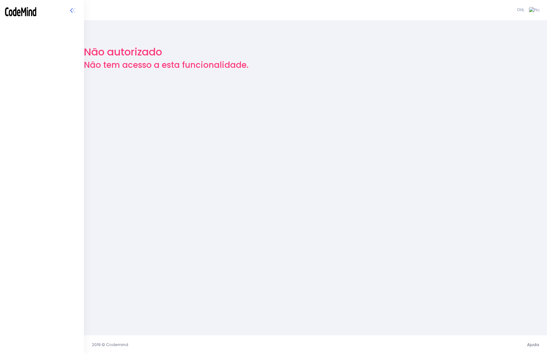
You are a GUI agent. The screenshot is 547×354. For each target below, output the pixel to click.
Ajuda (533, 345)
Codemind (117, 345)
